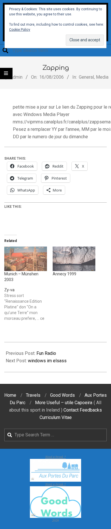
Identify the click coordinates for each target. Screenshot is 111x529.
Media (102, 77)
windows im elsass (47, 360)
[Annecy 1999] (74, 259)
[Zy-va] (28, 304)
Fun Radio (46, 353)
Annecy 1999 (64, 274)
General (86, 77)
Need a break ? (55, 456)
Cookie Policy (19, 30)
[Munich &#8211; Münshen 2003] (25, 259)
